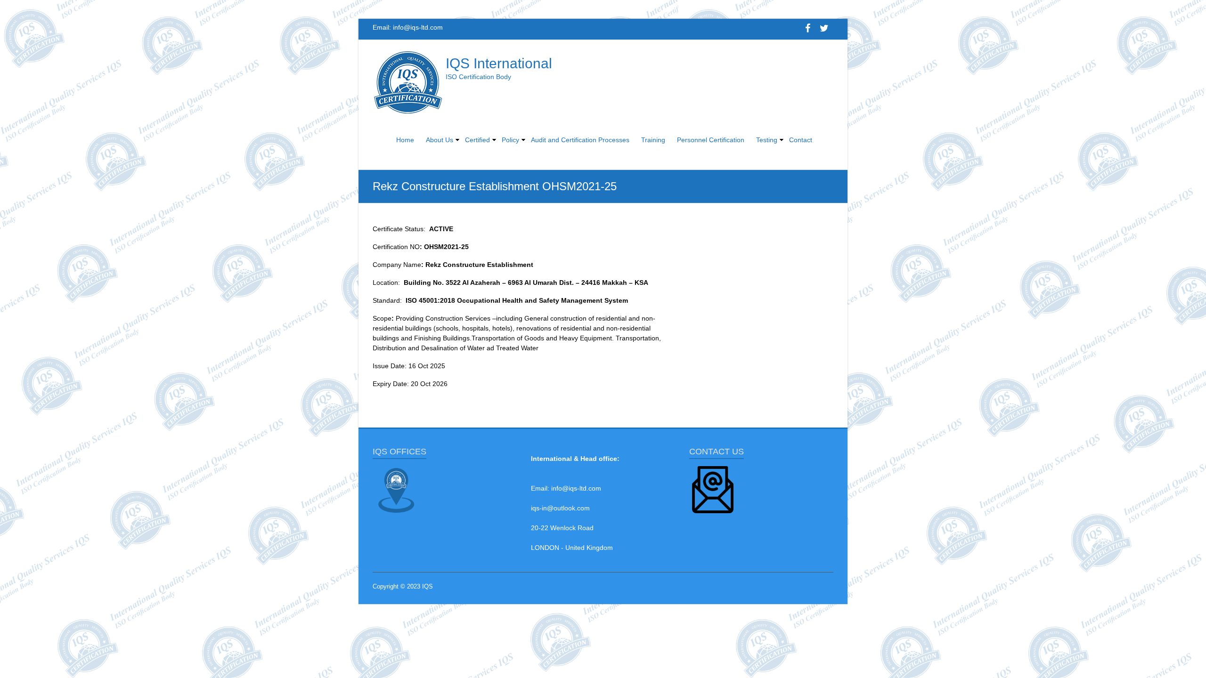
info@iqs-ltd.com (418, 27)
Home (405, 140)
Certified (477, 140)
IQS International (499, 63)
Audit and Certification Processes (580, 140)
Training (653, 140)
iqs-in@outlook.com (560, 508)
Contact (800, 140)
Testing (766, 140)
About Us (439, 140)
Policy (510, 140)
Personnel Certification (710, 140)
